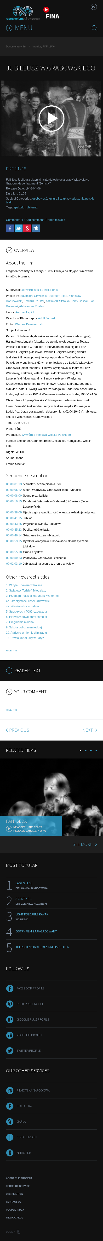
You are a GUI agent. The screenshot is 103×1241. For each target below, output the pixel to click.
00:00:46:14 (14, 535)
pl (93, 7)
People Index (15, 1209)
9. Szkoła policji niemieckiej (24, 627)
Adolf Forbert (46, 318)
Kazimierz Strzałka (58, 301)
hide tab (11, 650)
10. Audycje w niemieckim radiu (26, 632)
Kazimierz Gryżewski (33, 296)
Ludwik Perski (49, 290)
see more (82, 844)
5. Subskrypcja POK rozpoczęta (26, 611)
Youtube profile (30, 1035)
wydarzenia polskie (82, 198)
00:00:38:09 (14, 512)
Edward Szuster (34, 301)
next (88, 730)
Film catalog (14, 1217)
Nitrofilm (24, 1152)
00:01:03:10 (14, 563)
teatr (9, 202)
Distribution (14, 1194)
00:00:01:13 (14, 484)
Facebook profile (30, 988)
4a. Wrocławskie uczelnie (22, 606)
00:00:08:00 (14, 495)
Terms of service (18, 1186)
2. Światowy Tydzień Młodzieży (26, 590)
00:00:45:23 (14, 529)
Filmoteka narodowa (33, 1090)
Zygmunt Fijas (58, 296)
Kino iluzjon (27, 1137)
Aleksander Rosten (31, 306)
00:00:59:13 (14, 558)
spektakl (19, 207)
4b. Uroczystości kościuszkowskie (28, 601)
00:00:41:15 (14, 518)
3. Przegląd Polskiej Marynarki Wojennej (32, 596)
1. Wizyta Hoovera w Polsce (24, 585)
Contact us (13, 1202)
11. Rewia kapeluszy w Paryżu (26, 638)
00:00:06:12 (14, 490)
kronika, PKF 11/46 (44, 46)
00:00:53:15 (14, 541)
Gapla (21, 1121)
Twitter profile (29, 1050)
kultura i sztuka (58, 198)
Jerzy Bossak (30, 290)
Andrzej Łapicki (25, 312)
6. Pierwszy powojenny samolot (26, 617)
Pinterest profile (30, 1004)
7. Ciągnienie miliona (20, 622)
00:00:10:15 (14, 501)
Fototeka (24, 1106)
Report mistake (55, 220)
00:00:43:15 (14, 524)
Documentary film (16, 46)
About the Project (19, 1178)
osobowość (39, 198)
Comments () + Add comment (25, 220)
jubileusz (32, 207)
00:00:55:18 (14, 552)
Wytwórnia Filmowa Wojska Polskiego (46, 435)
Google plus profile (33, 1019)
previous (19, 730)
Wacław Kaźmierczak (29, 324)
